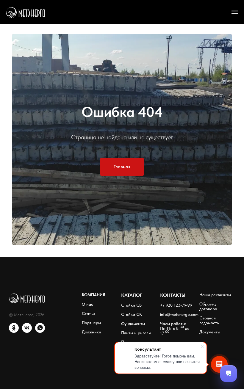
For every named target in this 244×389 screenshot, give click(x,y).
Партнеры (91, 345)
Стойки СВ (131, 328)
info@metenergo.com (179, 337)
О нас (87, 327)
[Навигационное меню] (235, 12)
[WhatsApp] (40, 353)
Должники (91, 354)
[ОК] (14, 353)
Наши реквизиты (215, 317)
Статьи (88, 336)
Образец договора (208, 329)
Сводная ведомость (209, 343)
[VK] (27, 353)
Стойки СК (131, 337)
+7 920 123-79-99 (176, 328)
